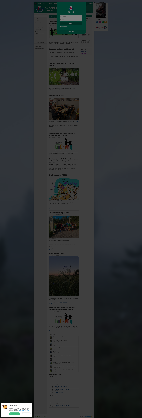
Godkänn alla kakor (14, 413)
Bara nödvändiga (25, 413)
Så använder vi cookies (24, 410)
